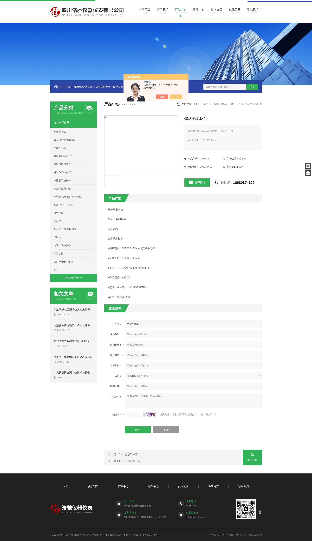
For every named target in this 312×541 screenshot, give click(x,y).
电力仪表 (58, 213)
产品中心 (205, 104)
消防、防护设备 (62, 245)
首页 (195, 104)
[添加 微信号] (308, 173)
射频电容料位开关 (63, 156)
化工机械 (58, 253)
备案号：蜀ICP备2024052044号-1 (141, 535)
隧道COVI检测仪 (63, 172)
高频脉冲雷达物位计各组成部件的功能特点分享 (81, 325)
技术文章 (183, 486)
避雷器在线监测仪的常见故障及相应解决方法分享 (82, 356)
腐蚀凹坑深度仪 (62, 164)
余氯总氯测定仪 (62, 188)
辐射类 (57, 237)
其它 (56, 269)
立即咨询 (200, 182)
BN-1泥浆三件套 (128, 454)
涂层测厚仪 (60, 131)
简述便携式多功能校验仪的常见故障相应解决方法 (82, 341)
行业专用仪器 (61, 122)
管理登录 (241, 535)
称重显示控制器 (62, 180)
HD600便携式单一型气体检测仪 (92, 86)
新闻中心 (153, 486)
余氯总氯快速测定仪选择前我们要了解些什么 (80, 372)
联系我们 (243, 486)
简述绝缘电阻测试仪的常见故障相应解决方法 (80, 309)
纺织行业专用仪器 (63, 261)
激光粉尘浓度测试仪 (65, 139)
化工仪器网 (227, 535)
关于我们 (93, 486)
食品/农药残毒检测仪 (65, 229)
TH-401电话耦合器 (130, 460)
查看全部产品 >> (74, 277)
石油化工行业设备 (63, 204)
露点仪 (57, 221)
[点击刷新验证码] (149, 414)
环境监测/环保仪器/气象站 (68, 196)
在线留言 (213, 486)
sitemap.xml (255, 535)
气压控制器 (60, 148)
